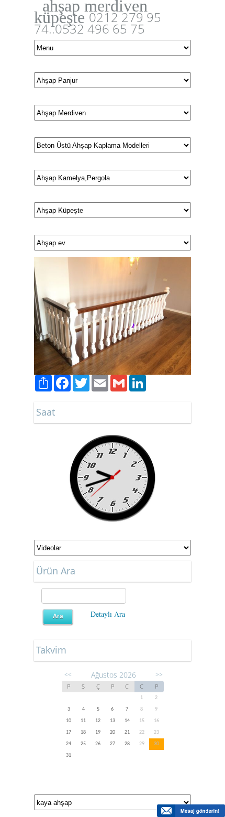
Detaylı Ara (108, 614)
